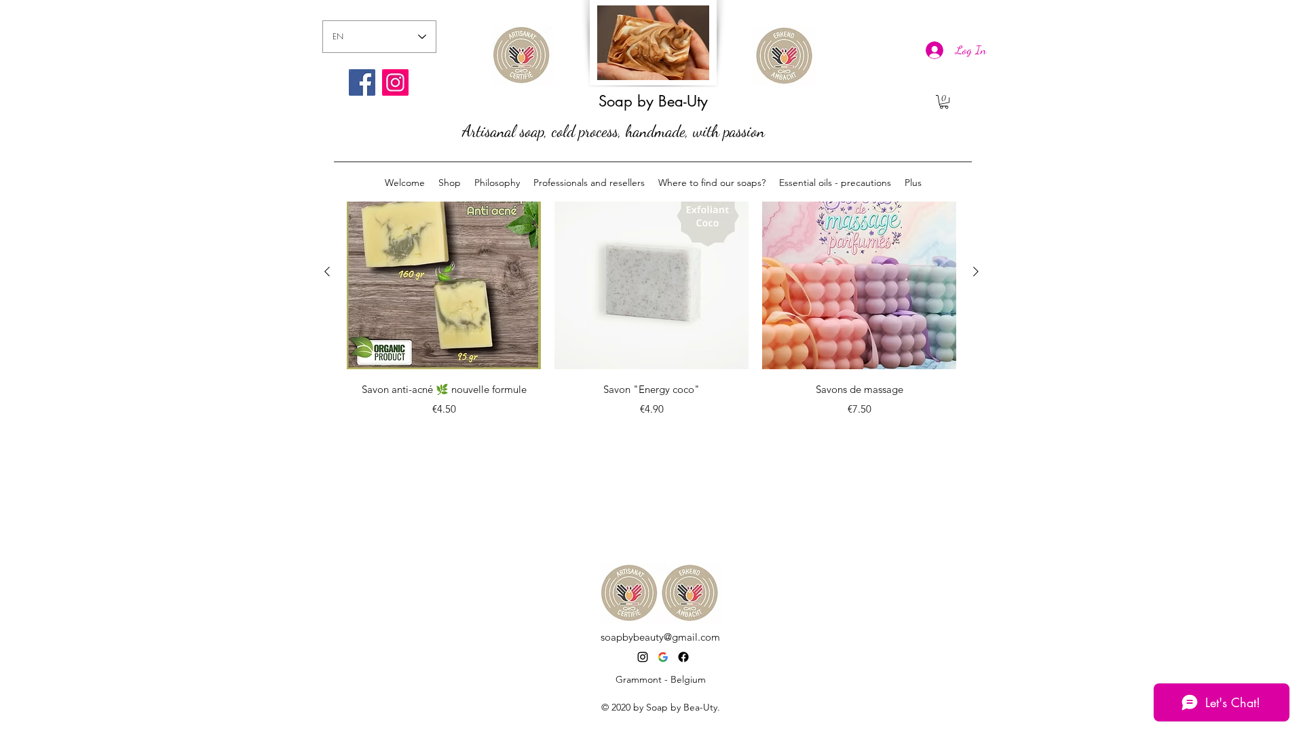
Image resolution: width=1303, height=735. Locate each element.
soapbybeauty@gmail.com (660, 636)
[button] (944, 102)
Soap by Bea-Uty (653, 101)
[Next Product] (976, 271)
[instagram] (642, 657)
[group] (651, 307)
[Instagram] (395, 82)
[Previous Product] (327, 271)
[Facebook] (362, 82)
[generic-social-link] (683, 657)
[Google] (663, 657)
